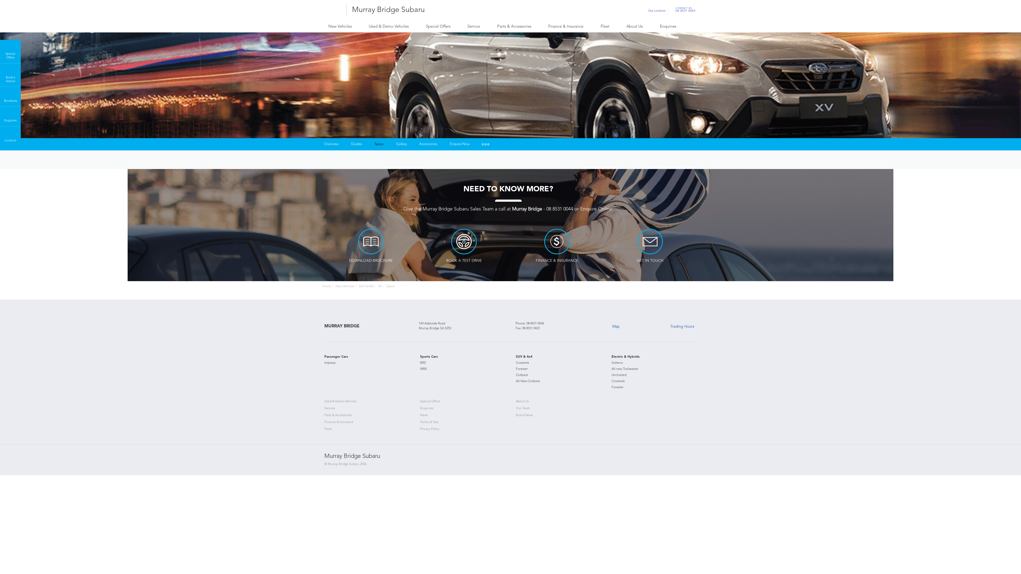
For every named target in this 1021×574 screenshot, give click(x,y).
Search (687, 27)
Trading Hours (682, 326)
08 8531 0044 (685, 10)
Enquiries (668, 27)
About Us (634, 27)
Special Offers (438, 27)
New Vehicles (340, 27)
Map (616, 326)
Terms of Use (429, 422)
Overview (331, 144)
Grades (356, 144)
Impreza (330, 363)
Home (326, 286)
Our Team (523, 408)
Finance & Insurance (565, 27)
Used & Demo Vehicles (389, 27)
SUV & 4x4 (524, 356)
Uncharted (619, 375)
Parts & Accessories (514, 27)
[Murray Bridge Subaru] (333, 10)
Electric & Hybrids (626, 356)
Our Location (657, 11)
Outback (522, 375)
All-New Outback (528, 381)
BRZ (423, 363)
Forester (522, 369)
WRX (423, 369)
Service (473, 27)
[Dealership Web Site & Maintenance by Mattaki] (686, 461)
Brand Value (524, 415)
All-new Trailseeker (625, 369)
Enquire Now (460, 144)
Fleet (605, 27)
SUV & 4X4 (366, 286)
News (424, 415)
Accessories (428, 144)
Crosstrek (522, 363)
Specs (379, 144)
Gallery (401, 144)
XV (380, 286)
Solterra (617, 363)
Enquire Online (596, 209)
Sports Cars (429, 356)
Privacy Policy (430, 429)
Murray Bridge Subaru (388, 10)
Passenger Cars (336, 356)
